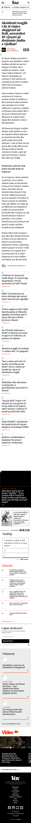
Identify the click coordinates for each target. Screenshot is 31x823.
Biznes (15, 793)
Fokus (15, 789)
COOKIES (15, 816)
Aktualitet (15, 787)
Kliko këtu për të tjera (20, 523)
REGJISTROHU (8, 641)
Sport (15, 802)
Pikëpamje (15, 795)
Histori (15, 801)
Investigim (15, 791)
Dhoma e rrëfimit (15, 797)
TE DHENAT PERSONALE (15, 813)
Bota (15, 799)
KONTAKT (15, 811)
